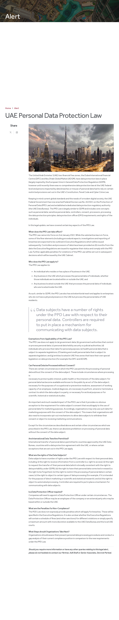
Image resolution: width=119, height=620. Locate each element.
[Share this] (10, 132)
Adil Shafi (73, 552)
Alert (12, 16)
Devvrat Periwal (104, 552)
